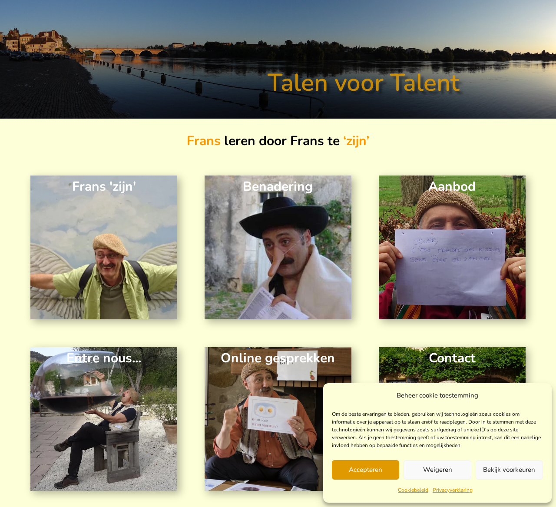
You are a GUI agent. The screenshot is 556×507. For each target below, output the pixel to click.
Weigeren (437, 469)
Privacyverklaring (453, 490)
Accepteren (365, 469)
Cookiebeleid (413, 490)
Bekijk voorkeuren (509, 469)
